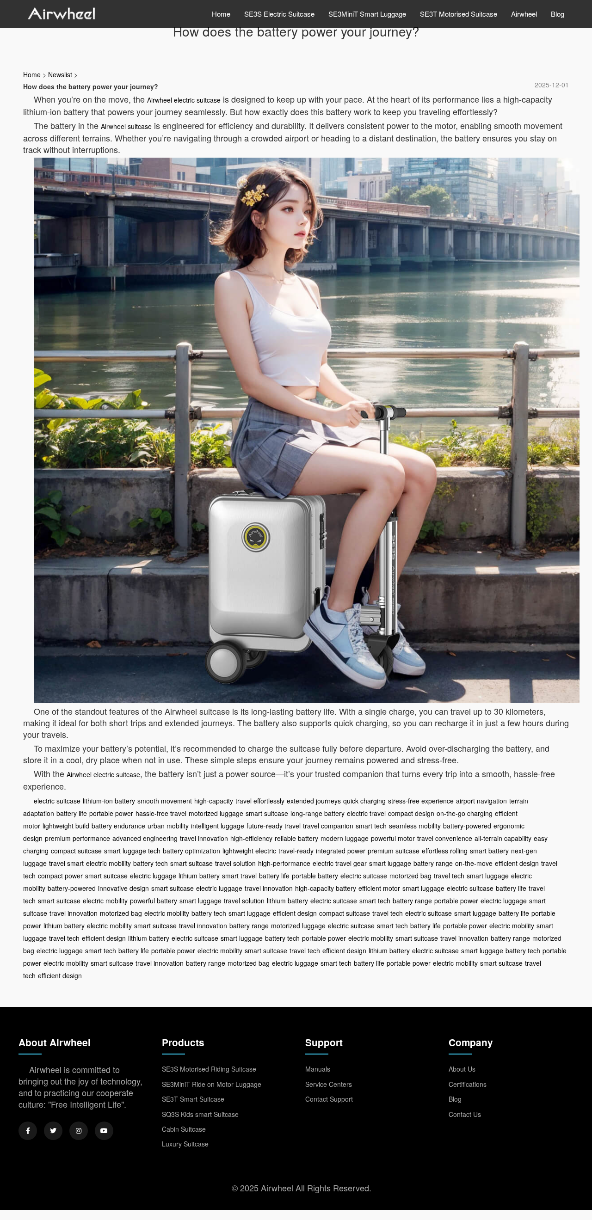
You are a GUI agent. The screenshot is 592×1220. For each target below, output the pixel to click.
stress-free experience (421, 800)
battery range (433, 863)
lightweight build (66, 825)
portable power (111, 813)
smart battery (489, 850)
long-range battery (317, 813)
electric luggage (153, 875)
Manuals (317, 1068)
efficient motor (379, 888)
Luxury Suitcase (185, 1143)
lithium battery (199, 875)
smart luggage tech (132, 850)
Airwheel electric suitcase (184, 99)
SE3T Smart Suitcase (193, 1099)
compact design (411, 813)
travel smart (66, 863)
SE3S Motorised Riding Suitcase (209, 1068)
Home (221, 13)
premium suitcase (393, 850)
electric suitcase (57, 800)
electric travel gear (340, 863)
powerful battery (153, 900)
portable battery (315, 875)
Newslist (60, 74)
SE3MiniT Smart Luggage (367, 13)
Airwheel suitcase (126, 126)
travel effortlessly (259, 800)
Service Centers (328, 1084)
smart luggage (390, 863)
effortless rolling (445, 850)
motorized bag (410, 875)
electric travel (366, 813)
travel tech (449, 875)
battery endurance (118, 825)
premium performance (77, 838)
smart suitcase (267, 813)
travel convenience (444, 838)
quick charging (364, 800)
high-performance (284, 863)
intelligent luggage (217, 825)
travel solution (235, 863)
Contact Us (465, 1114)
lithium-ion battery (109, 800)
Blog (557, 13)
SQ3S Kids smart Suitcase (200, 1114)
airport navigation (481, 800)
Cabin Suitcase (184, 1129)
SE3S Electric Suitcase (279, 13)
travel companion (328, 825)
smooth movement (164, 800)
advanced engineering (145, 838)
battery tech (150, 863)
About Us (462, 1068)
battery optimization (191, 850)
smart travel (239, 875)
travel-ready (296, 850)
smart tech (371, 825)
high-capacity (213, 800)
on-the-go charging (465, 813)
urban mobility (168, 825)
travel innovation (204, 838)
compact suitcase (76, 850)
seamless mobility (415, 825)
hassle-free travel (161, 813)
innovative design (123, 888)
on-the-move (474, 863)
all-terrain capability (503, 838)
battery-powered (467, 825)
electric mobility (108, 863)
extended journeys (314, 800)
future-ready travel (274, 825)
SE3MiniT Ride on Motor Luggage (211, 1084)
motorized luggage (216, 813)
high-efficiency (251, 838)
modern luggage (345, 838)
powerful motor (393, 838)
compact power (60, 875)
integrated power (340, 850)
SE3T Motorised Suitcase (458, 13)
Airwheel (524, 13)
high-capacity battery (325, 888)
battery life (71, 813)
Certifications (468, 1084)
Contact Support (329, 1099)
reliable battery (296, 838)
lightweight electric (249, 850)
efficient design (517, 863)
